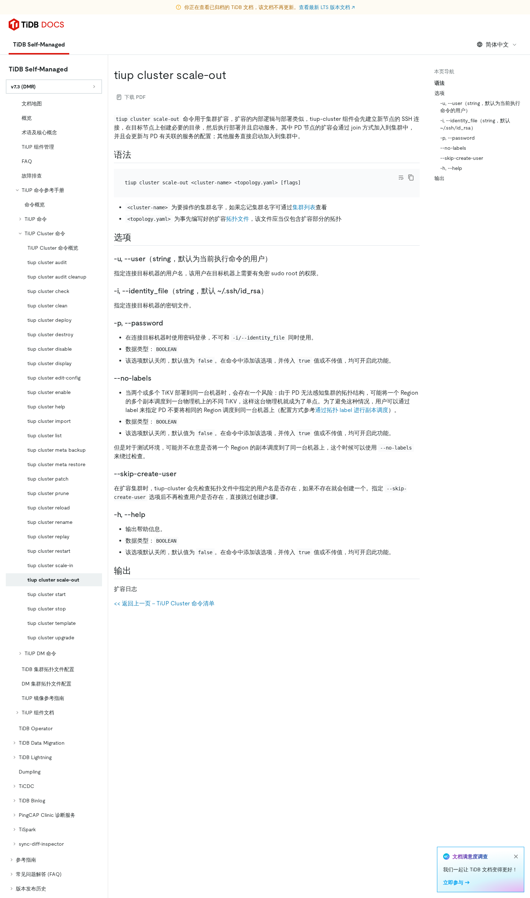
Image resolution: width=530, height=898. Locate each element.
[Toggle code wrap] (401, 177)
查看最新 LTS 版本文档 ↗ (327, 7)
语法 (439, 83)
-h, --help (451, 168)
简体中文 (497, 44)
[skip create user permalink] (182, 473)
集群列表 (303, 207)
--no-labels (453, 148)
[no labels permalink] (157, 378)
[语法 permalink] (137, 154)
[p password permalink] (168, 323)
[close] (516, 856)
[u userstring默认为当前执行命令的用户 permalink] (277, 258)
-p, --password (457, 138)
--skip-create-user (461, 158)
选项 (439, 93)
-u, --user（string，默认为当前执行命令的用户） (480, 106)
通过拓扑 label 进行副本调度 (351, 410)
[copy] (411, 177)
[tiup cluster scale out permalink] (232, 75)
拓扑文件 (237, 218)
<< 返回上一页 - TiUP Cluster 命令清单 (164, 603)
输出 (439, 178)
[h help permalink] (151, 514)
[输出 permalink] (137, 570)
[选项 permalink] (137, 237)
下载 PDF (135, 97)
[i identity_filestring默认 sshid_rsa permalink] (273, 290)
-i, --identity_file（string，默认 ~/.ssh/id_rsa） (475, 124)
